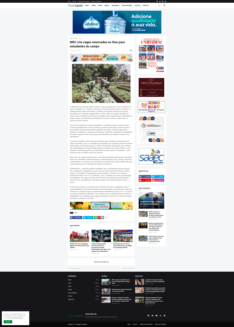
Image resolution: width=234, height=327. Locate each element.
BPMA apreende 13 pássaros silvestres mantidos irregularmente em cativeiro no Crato (156, 214)
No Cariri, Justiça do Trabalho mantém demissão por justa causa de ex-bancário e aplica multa (122, 299)
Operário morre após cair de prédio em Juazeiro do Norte (122, 290)
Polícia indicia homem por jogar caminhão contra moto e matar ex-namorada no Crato (156, 239)
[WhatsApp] (95, 217)
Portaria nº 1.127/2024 (84, 109)
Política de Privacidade (83, 1)
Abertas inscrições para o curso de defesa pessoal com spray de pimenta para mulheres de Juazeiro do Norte (156, 227)
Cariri (93, 5)
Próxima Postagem (128, 268)
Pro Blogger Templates (80, 324)
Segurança (115, 5)
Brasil (107, 5)
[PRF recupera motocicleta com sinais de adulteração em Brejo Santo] (106, 282)
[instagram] (160, 315)
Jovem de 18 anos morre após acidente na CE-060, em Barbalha (155, 280)
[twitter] (159, 1)
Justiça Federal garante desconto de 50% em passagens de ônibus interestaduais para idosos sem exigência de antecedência (101, 247)
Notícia (83, 289)
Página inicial (73, 38)
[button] (160, 5)
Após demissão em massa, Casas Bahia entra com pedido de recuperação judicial (122, 245)
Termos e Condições (96, 1)
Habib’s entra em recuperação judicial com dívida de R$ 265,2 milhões (79, 245)
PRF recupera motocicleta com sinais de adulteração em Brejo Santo (121, 281)
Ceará (100, 5)
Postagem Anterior (74, 268)
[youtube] (162, 1)
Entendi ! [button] (7, 322)
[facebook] (157, 1)
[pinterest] (165, 1)
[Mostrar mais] (106, 217)
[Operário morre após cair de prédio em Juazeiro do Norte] (106, 292)
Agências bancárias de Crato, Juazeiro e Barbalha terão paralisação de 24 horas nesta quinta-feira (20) (154, 300)
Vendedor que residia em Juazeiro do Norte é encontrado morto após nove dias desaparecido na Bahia (155, 289)
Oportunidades (127, 5)
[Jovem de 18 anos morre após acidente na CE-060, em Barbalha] (139, 282)
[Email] (102, 217)
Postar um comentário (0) (101, 262)
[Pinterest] (99, 217)
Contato (74, 1)
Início (69, 1)
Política (137, 5)
